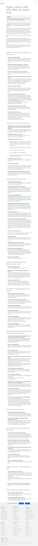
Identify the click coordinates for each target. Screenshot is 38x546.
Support (2, 3)
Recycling (27, 542)
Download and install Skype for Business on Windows (22, 415)
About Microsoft (28, 525)
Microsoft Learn (15, 527)
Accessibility (27, 533)
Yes (21, 503)
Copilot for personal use (4, 516)
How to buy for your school (29, 514)
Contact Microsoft (7, 542)
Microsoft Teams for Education (29, 511)
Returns (14, 513)
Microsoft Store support (16, 511)
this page (29, 389)
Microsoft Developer (15, 525)
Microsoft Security (3, 525)
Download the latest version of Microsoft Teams (16, 363)
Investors (27, 530)
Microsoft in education (28, 508)
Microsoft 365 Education (29, 513)
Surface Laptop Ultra (3, 511)
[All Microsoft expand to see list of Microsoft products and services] (1, 1)
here (24, 303)
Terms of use (14, 542)
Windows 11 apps (3, 519)
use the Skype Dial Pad (27, 224)
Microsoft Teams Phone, (27, 252)
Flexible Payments (15, 519)
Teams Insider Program (15, 455)
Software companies (15, 533)
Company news (27, 527)
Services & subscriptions (16, 398)
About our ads (31, 542)
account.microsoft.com (22, 385)
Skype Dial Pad (21, 246)
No (27, 503)
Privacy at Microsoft (28, 528)
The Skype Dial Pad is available (21, 214)
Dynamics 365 (3, 527)
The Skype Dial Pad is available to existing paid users (17, 196)
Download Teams (23, 198)
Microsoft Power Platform (4, 530)
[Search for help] (3, 1)
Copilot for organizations (4, 514)
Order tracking (15, 514)
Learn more (27, 437)
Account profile (15, 508)
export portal (11, 108)
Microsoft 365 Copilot (3, 533)
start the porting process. (23, 234)
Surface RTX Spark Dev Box (4, 513)
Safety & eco (23, 542)
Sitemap (2, 542)
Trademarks (19, 542)
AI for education (28, 519)
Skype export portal (16, 80)
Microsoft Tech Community (16, 530)
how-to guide (16, 484)
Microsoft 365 (3, 528)
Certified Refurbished (16, 516)
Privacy (11, 542)
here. (21, 258)
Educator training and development (30, 516)
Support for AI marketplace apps (17, 528)
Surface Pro (2, 508)
